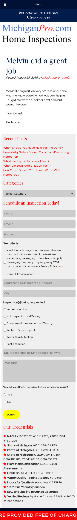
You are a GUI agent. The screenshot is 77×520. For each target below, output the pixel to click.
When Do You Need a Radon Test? (27, 165)
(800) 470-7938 (40, 17)
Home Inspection (17, 309)
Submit (11, 414)
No (9, 402)
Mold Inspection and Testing (23, 316)
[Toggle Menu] (5, 4)
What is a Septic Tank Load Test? (26, 161)
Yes (9, 394)
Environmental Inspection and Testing (29, 323)
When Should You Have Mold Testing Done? (33, 147)
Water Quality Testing (20, 337)
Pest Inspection (16, 344)
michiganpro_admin (56, 77)
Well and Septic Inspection (22, 330)
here (60, 266)
